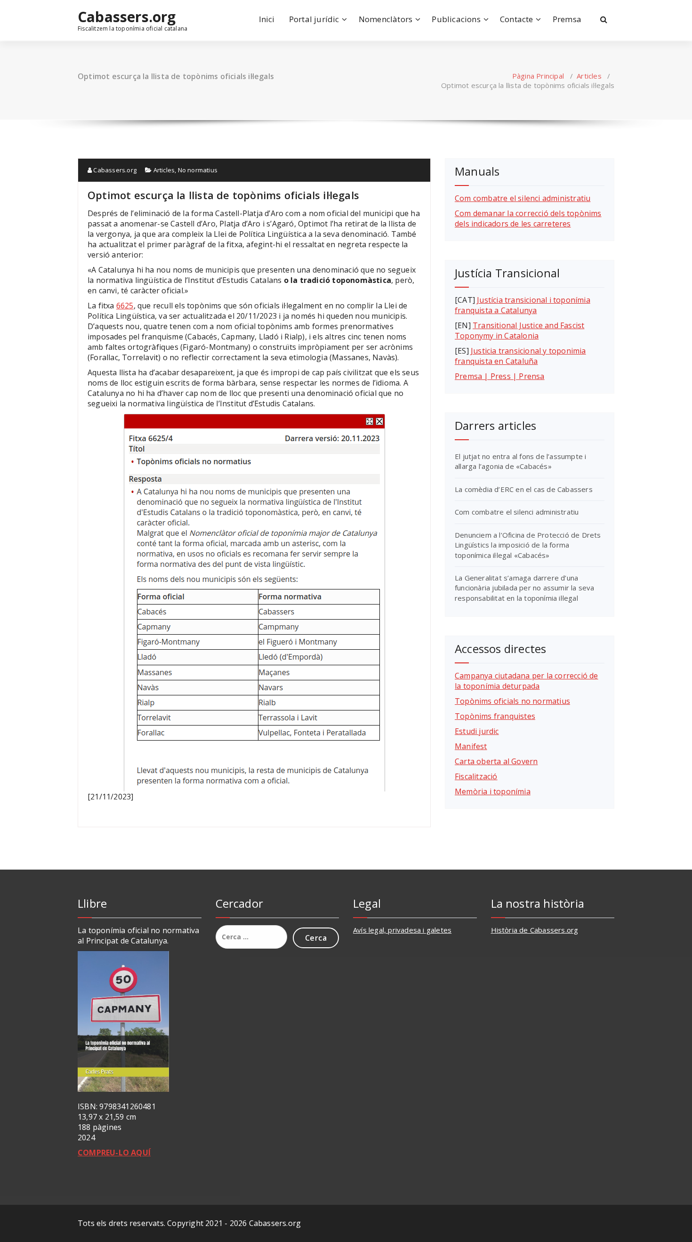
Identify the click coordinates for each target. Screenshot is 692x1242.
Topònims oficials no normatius (512, 701)
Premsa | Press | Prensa (500, 376)
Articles (589, 76)
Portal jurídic (314, 19)
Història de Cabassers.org (535, 930)
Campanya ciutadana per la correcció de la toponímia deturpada (526, 680)
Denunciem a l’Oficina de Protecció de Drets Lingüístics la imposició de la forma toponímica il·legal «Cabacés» (528, 545)
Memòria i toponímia (493, 791)
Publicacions (456, 19)
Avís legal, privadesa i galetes (402, 930)
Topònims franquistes (495, 716)
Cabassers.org (127, 16)
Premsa (567, 19)
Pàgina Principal (538, 76)
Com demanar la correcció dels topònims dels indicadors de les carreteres (528, 218)
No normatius (197, 170)
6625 (125, 305)
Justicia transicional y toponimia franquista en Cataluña (520, 356)
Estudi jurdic (477, 731)
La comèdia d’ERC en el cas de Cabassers (524, 489)
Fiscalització (476, 776)
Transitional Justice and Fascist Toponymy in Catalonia (519, 330)
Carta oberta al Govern (496, 761)
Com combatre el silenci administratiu (522, 198)
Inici (267, 19)
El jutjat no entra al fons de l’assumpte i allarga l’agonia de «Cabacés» (520, 461)
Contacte (516, 19)
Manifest (471, 746)
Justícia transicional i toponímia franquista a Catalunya (522, 305)
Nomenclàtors (385, 19)
